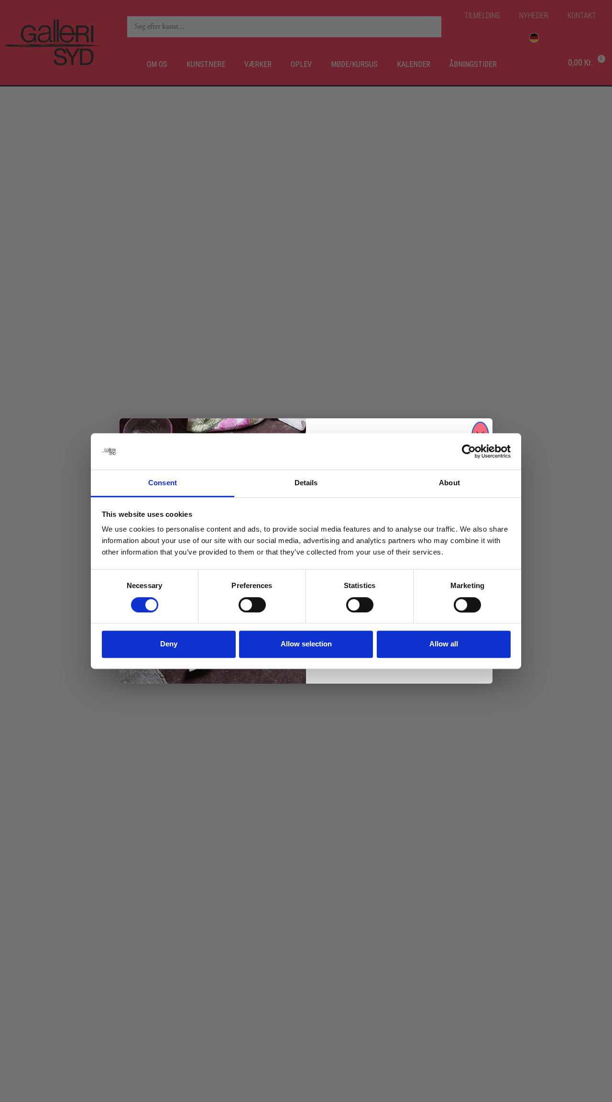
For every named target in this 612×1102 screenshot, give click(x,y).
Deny (168, 644)
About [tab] (449, 483)
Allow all (443, 644)
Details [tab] (306, 483)
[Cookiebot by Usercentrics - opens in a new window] (469, 451)
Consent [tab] (162, 483)
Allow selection (306, 644)
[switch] (252, 604)
